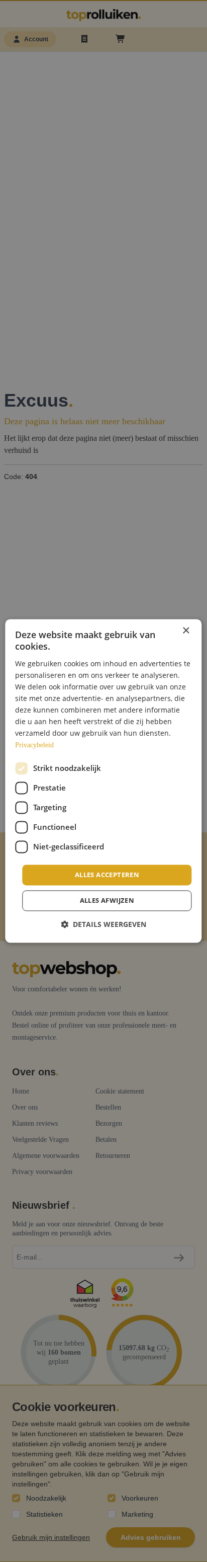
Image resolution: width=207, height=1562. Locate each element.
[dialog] (103, 781)
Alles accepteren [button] (107, 874)
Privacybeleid (34, 745)
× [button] (185, 631)
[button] (103, 924)
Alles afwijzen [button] (107, 900)
